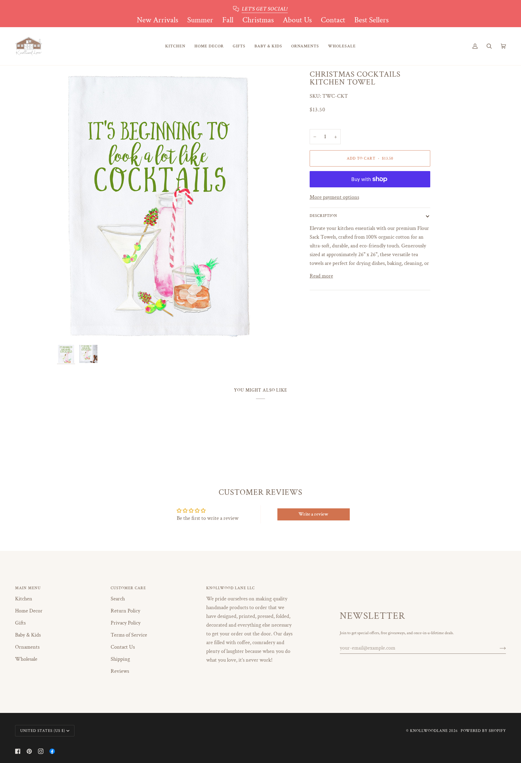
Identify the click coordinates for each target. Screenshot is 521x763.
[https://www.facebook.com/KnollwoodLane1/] (52, 751)
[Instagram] (40, 751)
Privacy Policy (126, 622)
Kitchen (23, 598)
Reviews (120, 671)
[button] (175, 46)
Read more (321, 275)
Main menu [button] (28, 588)
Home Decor (29, 610)
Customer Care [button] (128, 588)
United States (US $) (42, 730)
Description (323, 215)
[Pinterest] (29, 751)
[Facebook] (18, 751)
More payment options (334, 197)
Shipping (120, 659)
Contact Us (123, 647)
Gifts (20, 622)
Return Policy (125, 610)
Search (118, 598)
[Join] (498, 648)
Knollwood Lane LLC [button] (230, 588)
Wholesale (26, 659)
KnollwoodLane (429, 730)
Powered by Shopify (483, 730)
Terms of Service (129, 634)
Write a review (313, 514)
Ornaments (27, 647)
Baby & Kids (28, 634)
